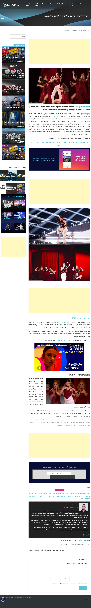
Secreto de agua (58, 413)
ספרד (65, 114)
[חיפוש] (86, 5)
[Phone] (88, 535)
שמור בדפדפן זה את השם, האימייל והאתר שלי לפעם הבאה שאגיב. (69, 583)
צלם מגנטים (81, 540)
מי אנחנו (28, 5)
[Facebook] (83, 535)
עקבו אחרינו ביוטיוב (63, 142)
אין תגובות (66, 30)
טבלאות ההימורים (61, 340)
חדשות (53, 550)
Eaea (54, 116)
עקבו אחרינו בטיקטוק (48, 142)
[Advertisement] (59, 51)
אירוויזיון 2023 (59, 550)
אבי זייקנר (74, 30)
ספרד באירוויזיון (47, 550)
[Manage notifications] (87, 598)
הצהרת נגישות (13, 597)
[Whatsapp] (86, 535)
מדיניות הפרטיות (5, 597)
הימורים (50, 3)
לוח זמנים (36, 5)
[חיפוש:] (18, 36)
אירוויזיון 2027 (71, 5)
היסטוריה (59, 3)
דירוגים (43, 3)
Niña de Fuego (46, 411)
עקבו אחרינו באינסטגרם (79, 142)
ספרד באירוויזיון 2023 (82, 107)
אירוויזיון (79, 3)
